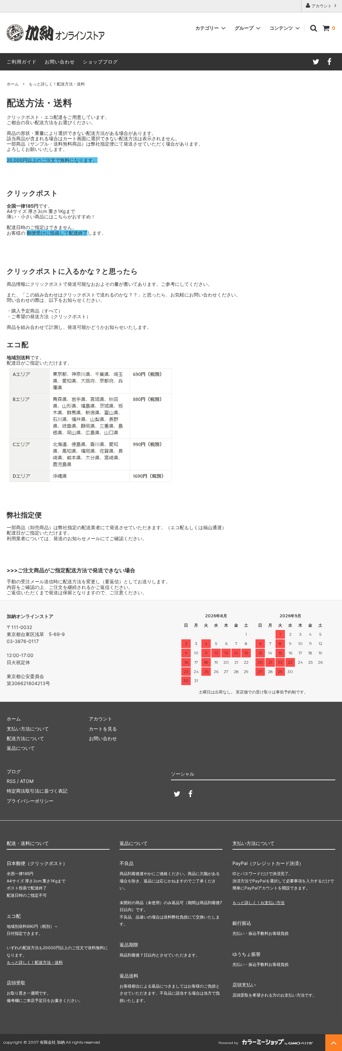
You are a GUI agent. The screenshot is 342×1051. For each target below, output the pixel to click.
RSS (11, 781)
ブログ (14, 771)
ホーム (13, 83)
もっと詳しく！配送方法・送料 (35, 962)
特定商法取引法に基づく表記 (37, 791)
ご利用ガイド (22, 61)
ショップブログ (100, 61)
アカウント (322, 5)
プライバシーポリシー (30, 801)
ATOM (26, 781)
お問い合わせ (60, 61)
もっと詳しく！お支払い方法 (258, 902)
